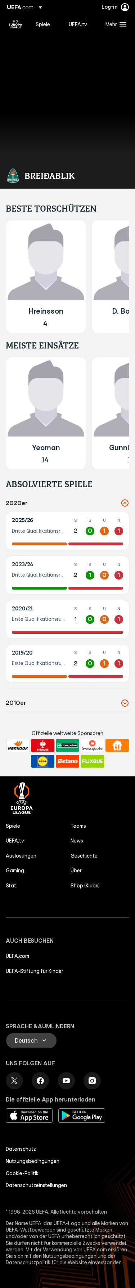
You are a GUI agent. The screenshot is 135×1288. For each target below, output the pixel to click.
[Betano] (67, 761)
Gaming (15, 870)
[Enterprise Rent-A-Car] (67, 745)
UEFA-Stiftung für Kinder (34, 971)
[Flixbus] (92, 761)
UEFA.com (17, 956)
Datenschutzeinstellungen (36, 1185)
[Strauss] (42, 745)
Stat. (11, 885)
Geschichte (84, 856)
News (77, 841)
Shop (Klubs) (85, 885)
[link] (43, 24)
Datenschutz (21, 1149)
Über (76, 870)
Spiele (13, 826)
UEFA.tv (15, 841)
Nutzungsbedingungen (32, 1161)
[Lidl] (42, 761)
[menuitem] (46, 24)
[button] (114, 24)
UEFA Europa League (15, 24)
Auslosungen (21, 856)
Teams (78, 826)
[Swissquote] (92, 745)
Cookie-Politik (22, 1173)
